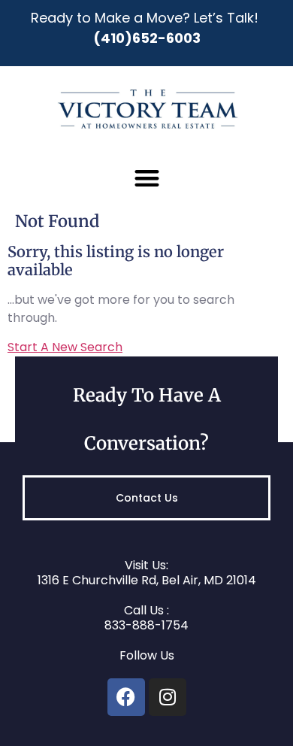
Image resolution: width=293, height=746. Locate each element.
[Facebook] (126, 697)
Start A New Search (65, 347)
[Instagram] (167, 697)
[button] (147, 178)
